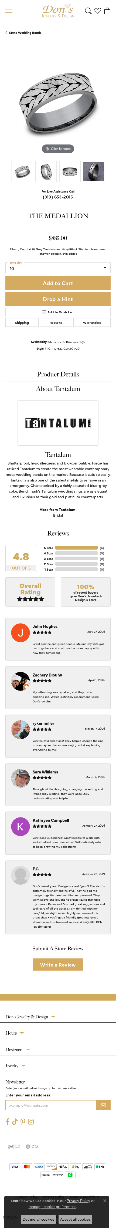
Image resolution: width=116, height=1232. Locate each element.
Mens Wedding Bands (25, 32)
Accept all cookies (75, 1219)
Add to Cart (58, 283)
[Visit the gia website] (32, 1147)
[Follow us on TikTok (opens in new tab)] (15, 1121)
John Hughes (45, 626)
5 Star (48, 548)
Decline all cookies (38, 1219)
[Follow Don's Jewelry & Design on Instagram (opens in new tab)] (31, 1121)
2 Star (48, 564)
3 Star (48, 558)
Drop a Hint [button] (58, 298)
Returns (56, 322)
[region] (58, 102)
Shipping (22, 322)
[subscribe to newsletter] (103, 1105)
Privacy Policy (78, 1201)
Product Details (58, 374)
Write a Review (58, 964)
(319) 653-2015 (58, 197)
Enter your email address (27, 1095)
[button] (88, 10)
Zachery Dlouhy (47, 675)
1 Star (49, 569)
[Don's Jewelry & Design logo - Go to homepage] (58, 11)
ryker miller (43, 723)
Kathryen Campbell (51, 820)
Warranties (92, 322)
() (102, 548)
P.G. (36, 868)
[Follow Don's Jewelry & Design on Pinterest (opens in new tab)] (23, 1121)
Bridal (58, 515)
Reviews (58, 533)
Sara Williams (45, 772)
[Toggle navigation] (9, 11)
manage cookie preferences (52, 1206)
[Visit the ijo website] (14, 1147)
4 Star (48, 553)
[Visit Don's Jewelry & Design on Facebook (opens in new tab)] (7, 1121)
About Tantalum (58, 389)
